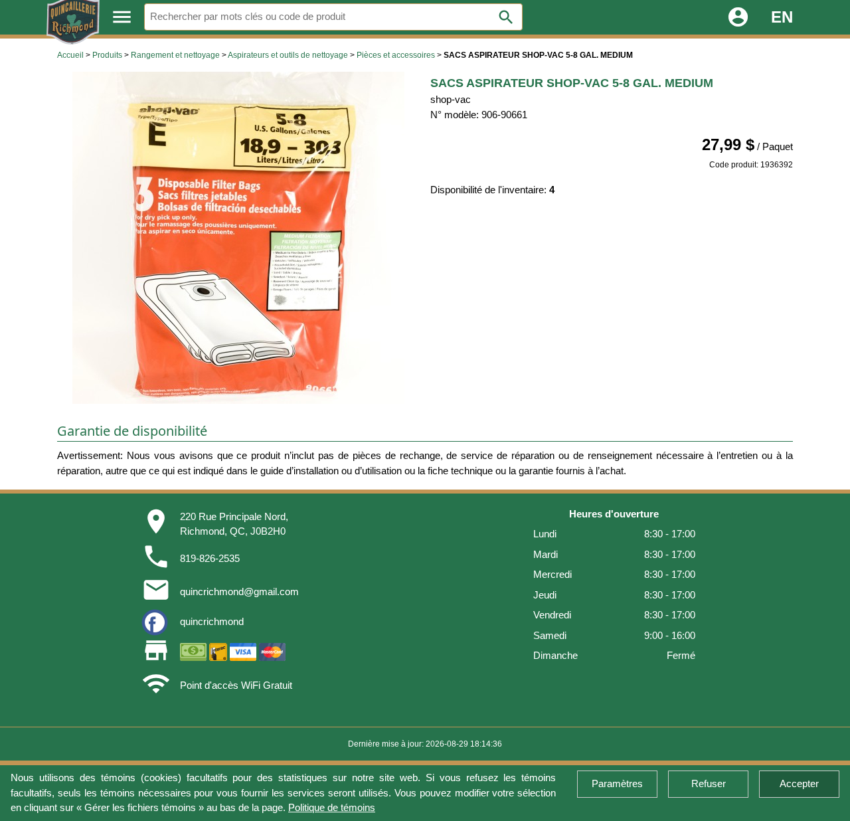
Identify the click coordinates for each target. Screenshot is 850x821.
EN (782, 17)
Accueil (70, 55)
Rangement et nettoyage (175, 55)
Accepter (799, 783)
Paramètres (617, 783)
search (506, 17)
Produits (107, 55)
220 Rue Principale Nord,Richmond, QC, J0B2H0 (234, 524)
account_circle (738, 17)
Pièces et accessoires (396, 55)
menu (121, 17)
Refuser (708, 783)
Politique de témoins (331, 807)
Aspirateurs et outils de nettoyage (288, 55)
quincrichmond (212, 621)
